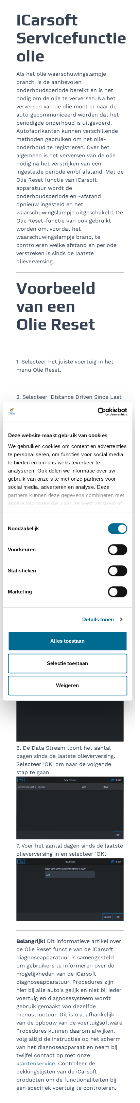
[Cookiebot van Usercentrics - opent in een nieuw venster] (97, 411)
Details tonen (98, 619)
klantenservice (35, 1063)
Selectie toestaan (67, 663)
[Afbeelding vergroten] (70, 710)
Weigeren (67, 685)
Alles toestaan (67, 641)
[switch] (117, 549)
